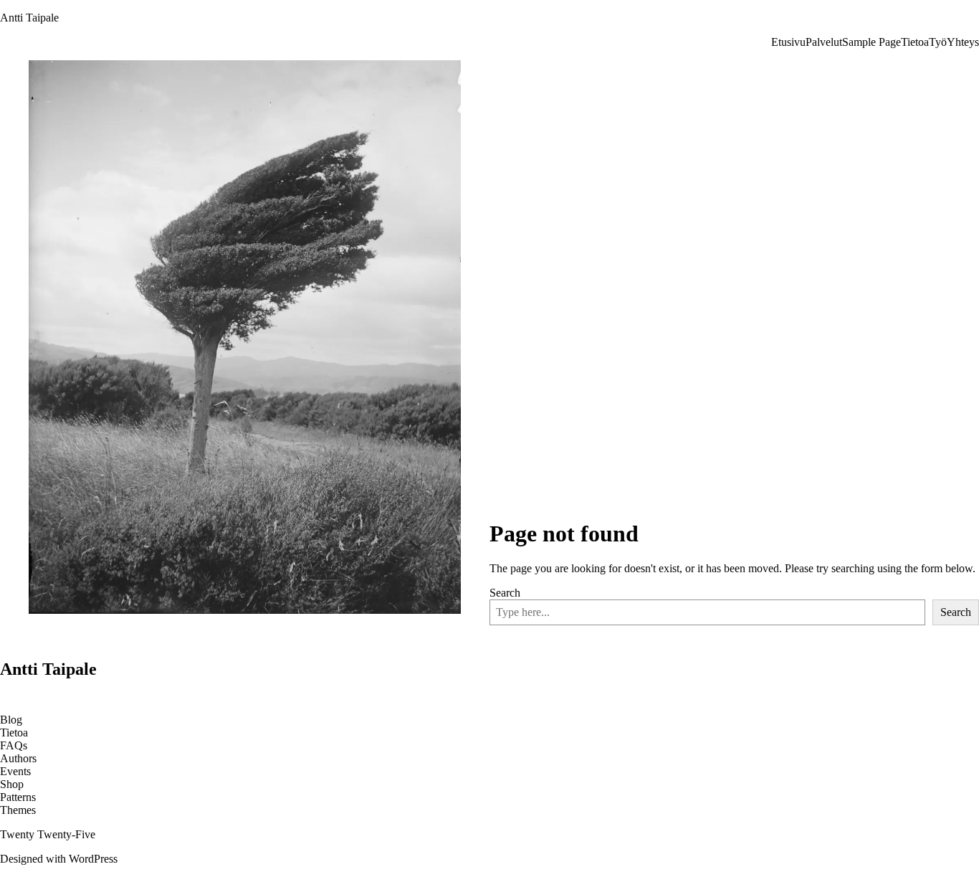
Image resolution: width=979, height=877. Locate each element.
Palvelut (824, 42)
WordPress (93, 859)
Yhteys (963, 42)
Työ (938, 42)
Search (505, 593)
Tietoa (915, 42)
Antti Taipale (29, 17)
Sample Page (871, 42)
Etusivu (788, 42)
